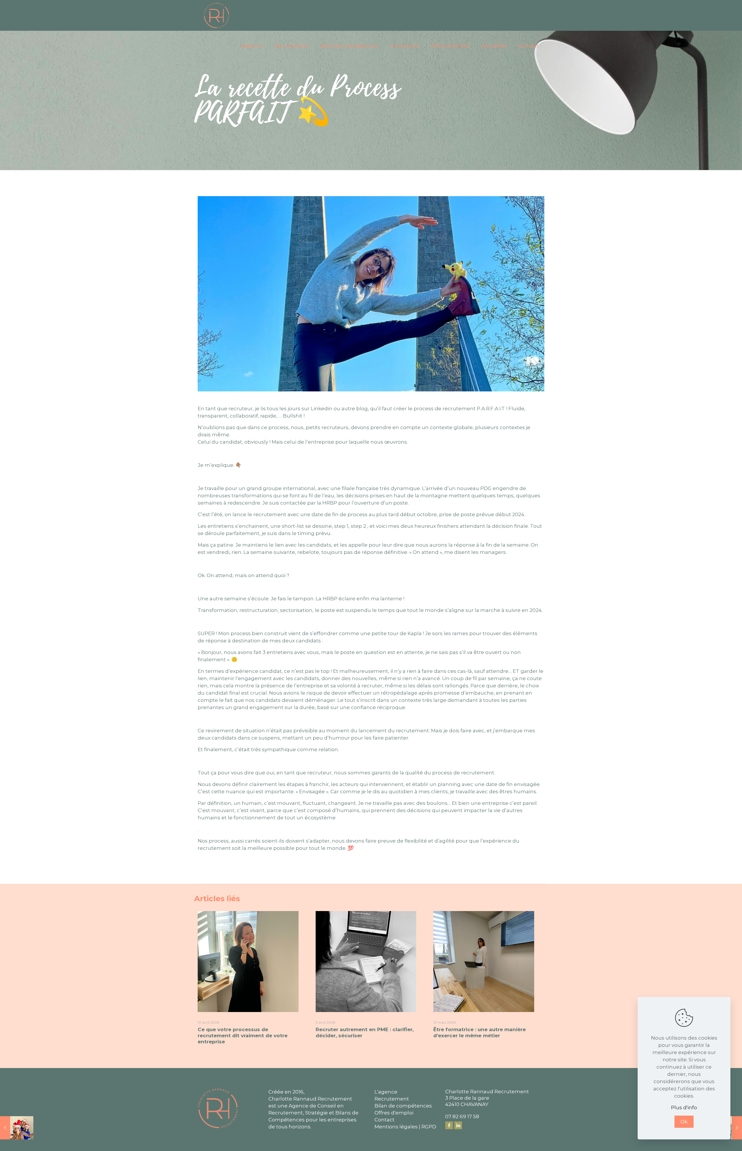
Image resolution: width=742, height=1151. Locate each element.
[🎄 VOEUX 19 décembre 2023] (16, 1127)
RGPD (428, 1127)
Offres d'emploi (393, 1113)
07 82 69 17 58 (462, 1116)
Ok (684, 1122)
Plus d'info (684, 1107)
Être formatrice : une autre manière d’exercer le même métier (479, 1032)
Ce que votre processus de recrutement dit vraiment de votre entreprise (243, 1036)
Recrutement (391, 1099)
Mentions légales (396, 1127)
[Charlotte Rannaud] (216, 15)
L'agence (385, 1092)
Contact (384, 1120)
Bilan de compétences (403, 1106)
